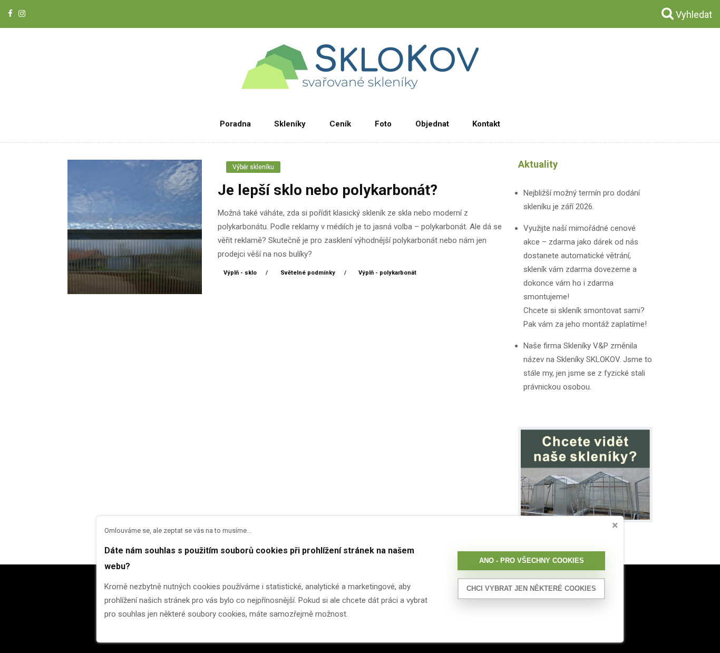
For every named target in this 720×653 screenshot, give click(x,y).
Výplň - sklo (240, 272)
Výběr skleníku (253, 167)
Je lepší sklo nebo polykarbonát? (327, 190)
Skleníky (290, 124)
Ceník (340, 124)
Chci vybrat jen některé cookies (531, 588)
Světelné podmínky (308, 272)
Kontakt (486, 124)
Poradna (235, 124)
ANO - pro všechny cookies (531, 560)
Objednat (432, 124)
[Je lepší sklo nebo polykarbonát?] (134, 226)
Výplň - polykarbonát (387, 272)
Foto (383, 124)
